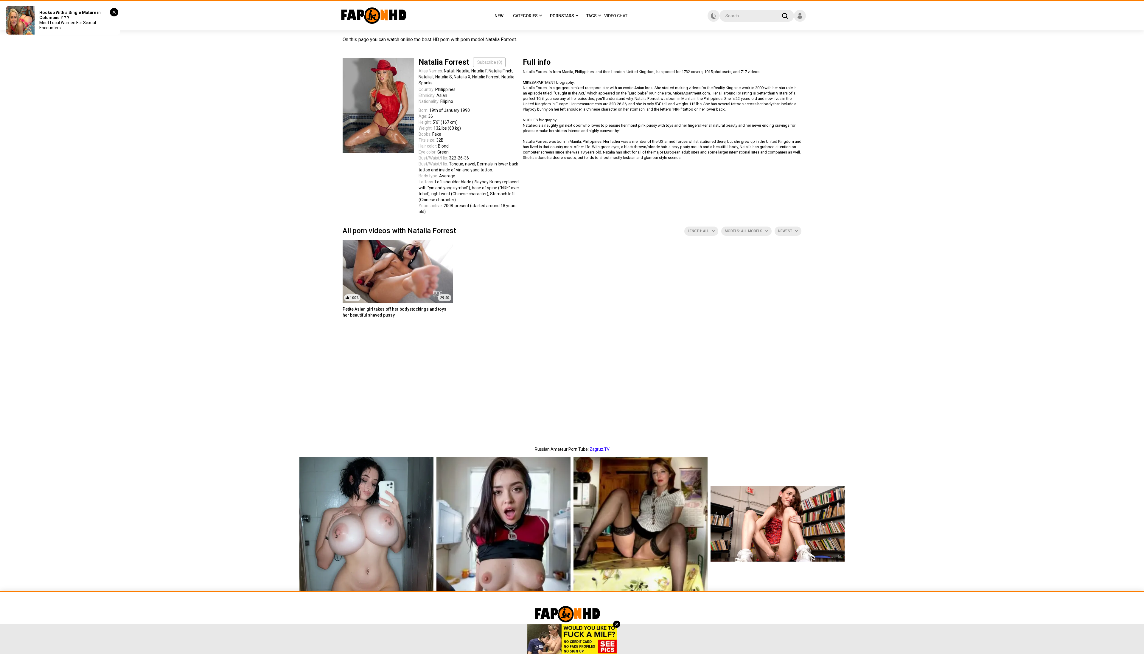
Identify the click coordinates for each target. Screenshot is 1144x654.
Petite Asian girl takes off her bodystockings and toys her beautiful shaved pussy (394, 312)
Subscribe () (489, 62)
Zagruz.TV (600, 449)
